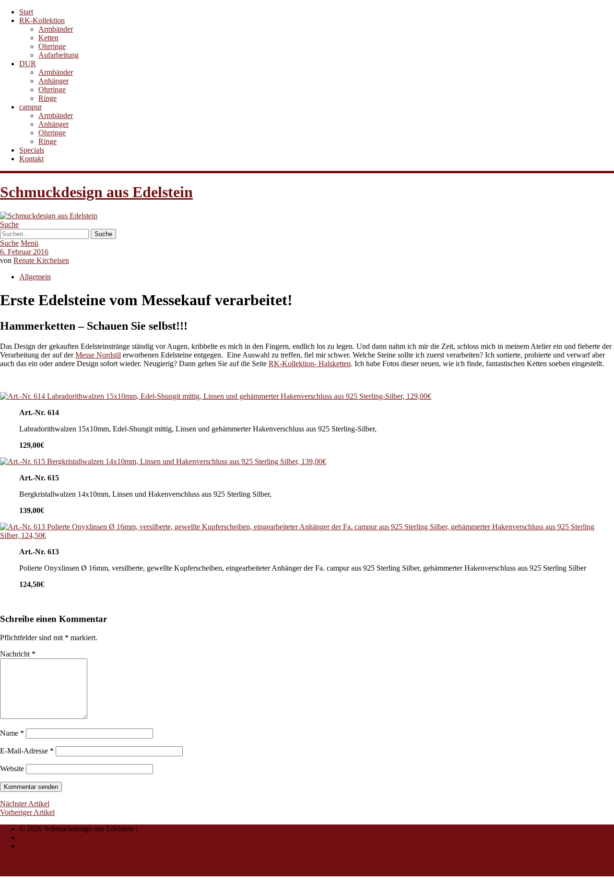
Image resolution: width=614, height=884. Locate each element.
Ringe (47, 98)
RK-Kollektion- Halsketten (310, 363)
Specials (31, 150)
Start (26, 12)
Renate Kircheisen (41, 260)
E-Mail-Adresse (27, 751)
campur (30, 107)
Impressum (35, 837)
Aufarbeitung (58, 55)
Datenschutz (38, 846)
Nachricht (17, 654)
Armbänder (55, 29)
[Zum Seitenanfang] (23, 872)
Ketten (48, 38)
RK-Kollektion (42, 20)
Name (12, 733)
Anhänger (53, 81)
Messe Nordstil (98, 355)
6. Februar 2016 (24, 252)
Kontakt (31, 159)
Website (12, 769)
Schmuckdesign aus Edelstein (96, 192)
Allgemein (35, 277)
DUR (27, 64)
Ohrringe (52, 46)
